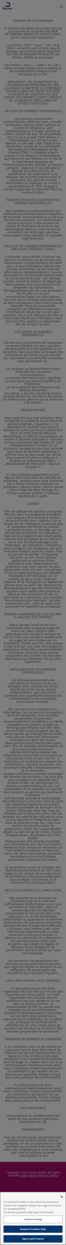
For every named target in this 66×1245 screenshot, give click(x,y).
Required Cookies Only (33, 1229)
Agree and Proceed (32, 1238)
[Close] (62, 1197)
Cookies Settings (33, 1219)
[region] (33, 1218)
